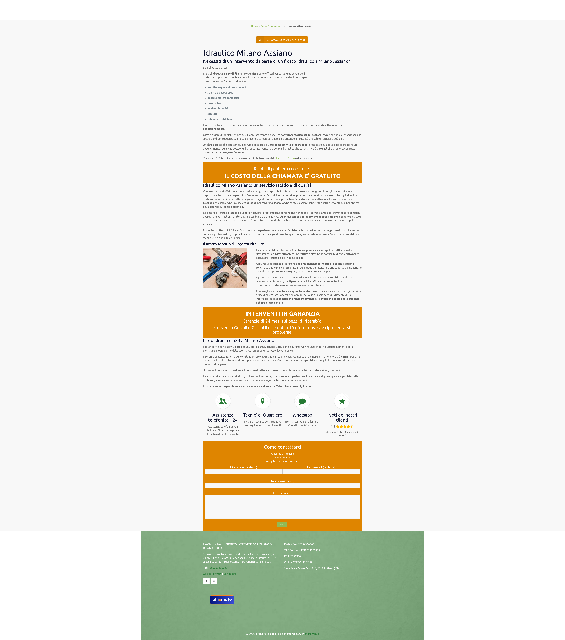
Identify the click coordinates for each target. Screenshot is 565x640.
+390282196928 (217, 567)
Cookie (207, 573)
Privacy (217, 573)
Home (254, 26)
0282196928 (282, 457)
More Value (312, 633)
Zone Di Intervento (272, 26)
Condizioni (229, 573)
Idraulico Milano (285, 158)
